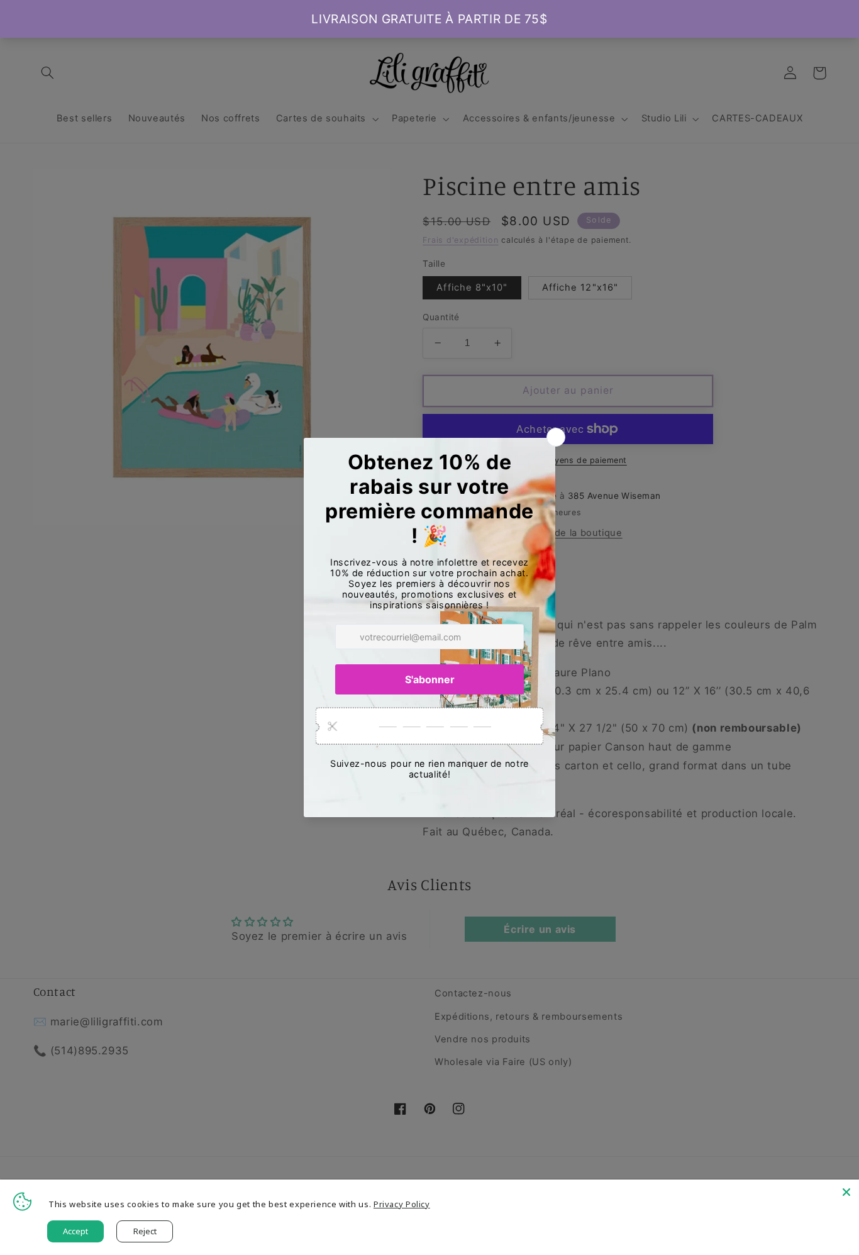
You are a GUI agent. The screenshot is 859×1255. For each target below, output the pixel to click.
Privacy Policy (402, 1204)
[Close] (846, 1192)
